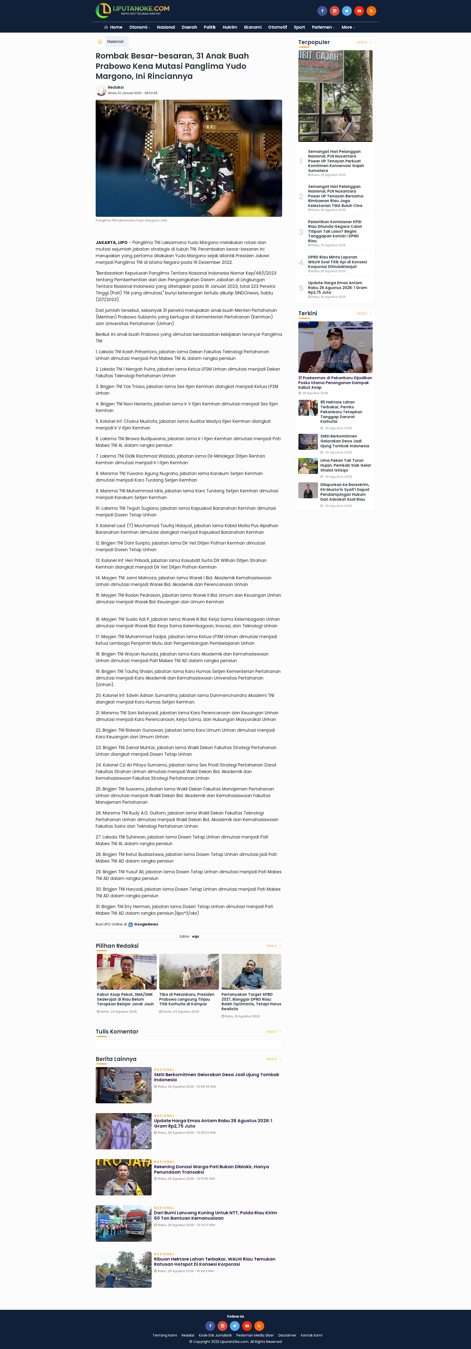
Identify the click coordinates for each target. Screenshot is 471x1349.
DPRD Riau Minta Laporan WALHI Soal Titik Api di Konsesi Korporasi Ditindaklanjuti (337, 262)
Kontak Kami (311, 1335)
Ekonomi (252, 27)
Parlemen (322, 27)
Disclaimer (287, 1335)
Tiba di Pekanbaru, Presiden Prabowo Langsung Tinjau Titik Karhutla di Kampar (186, 999)
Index (272, 946)
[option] (127, 985)
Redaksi (116, 87)
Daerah (189, 27)
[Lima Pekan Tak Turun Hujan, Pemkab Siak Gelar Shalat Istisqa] (308, 466)
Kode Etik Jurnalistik (215, 1335)
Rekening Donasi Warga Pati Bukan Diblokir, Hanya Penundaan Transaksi (211, 1169)
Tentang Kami (165, 1335)
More (347, 27)
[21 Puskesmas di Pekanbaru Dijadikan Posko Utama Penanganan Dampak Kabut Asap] (335, 347)
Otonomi (138, 27)
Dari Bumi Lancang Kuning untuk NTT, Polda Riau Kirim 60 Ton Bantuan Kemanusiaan (215, 1215)
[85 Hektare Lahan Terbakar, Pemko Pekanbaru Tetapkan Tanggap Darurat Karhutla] (308, 408)
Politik (210, 27)
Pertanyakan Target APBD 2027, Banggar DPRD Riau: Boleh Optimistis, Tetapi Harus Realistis (251, 1001)
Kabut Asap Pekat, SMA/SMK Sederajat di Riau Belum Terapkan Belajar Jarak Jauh (125, 999)
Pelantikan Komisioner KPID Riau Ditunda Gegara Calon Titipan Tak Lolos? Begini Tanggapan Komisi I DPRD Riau (335, 231)
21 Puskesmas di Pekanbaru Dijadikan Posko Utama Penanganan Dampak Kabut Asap (335, 382)
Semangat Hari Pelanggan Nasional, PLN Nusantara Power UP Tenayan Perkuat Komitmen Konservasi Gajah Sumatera (336, 161)
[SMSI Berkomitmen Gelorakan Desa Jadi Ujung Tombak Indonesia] (308, 442)
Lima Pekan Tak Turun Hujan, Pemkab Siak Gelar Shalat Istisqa (345, 465)
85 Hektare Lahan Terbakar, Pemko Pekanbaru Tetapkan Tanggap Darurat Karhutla (341, 412)
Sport (299, 27)
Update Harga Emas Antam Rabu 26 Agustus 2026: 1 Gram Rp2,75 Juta (213, 1123)
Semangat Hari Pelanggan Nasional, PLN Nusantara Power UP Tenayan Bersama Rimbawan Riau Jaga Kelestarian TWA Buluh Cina (335, 196)
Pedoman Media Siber (255, 1335)
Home (115, 27)
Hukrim (230, 27)
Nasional (166, 27)
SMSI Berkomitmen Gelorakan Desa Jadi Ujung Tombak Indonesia (216, 1077)
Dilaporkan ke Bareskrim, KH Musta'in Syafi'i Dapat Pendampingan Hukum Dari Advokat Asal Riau (344, 492)
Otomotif (277, 27)
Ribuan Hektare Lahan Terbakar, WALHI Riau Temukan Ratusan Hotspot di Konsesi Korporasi (214, 1261)
